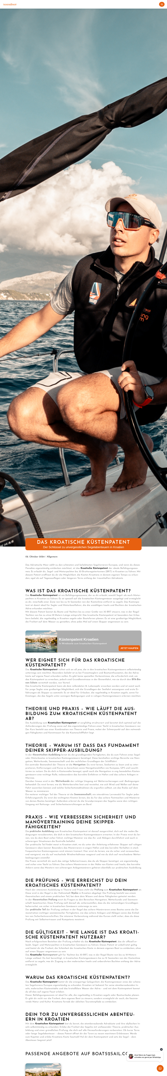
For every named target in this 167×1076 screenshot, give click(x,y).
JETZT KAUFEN (129, 648)
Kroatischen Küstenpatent (49, 1024)
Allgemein (52, 557)
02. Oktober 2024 (35, 557)
